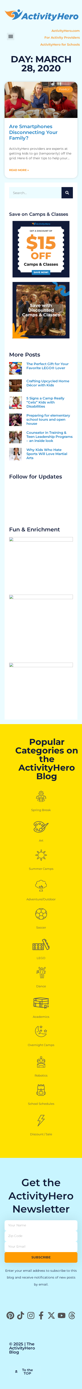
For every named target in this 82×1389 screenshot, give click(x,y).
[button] (10, 36)
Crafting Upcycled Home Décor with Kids (47, 383)
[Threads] (72, 1315)
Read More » (19, 170)
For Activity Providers (62, 37)
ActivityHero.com (65, 31)
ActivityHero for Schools (60, 44)
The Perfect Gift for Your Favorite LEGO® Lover (47, 366)
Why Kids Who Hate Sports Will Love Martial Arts (46, 454)
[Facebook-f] (41, 1315)
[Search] (67, 192)
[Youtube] (62, 1315)
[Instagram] (31, 1315)
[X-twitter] (51, 1315)
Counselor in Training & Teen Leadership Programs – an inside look (49, 436)
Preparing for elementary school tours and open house (48, 419)
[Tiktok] (21, 1315)
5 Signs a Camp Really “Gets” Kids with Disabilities (45, 402)
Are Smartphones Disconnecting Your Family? (33, 132)
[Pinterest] (10, 1315)
